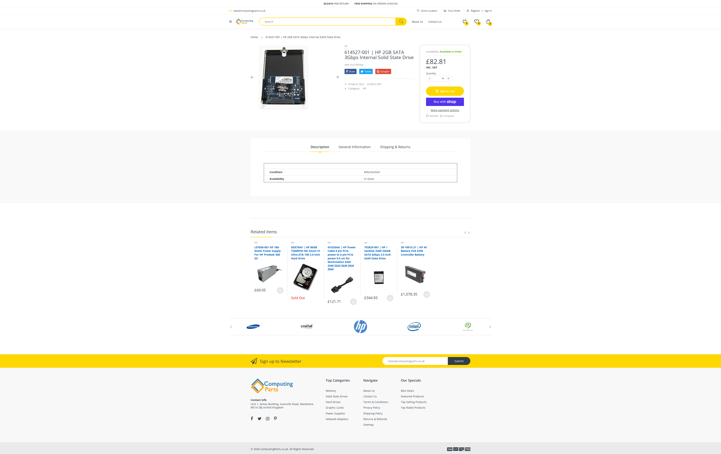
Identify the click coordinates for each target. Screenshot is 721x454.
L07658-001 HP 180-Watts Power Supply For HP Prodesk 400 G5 (267, 252)
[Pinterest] (275, 419)
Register (475, 10)
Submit (459, 361)
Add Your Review (354, 64)
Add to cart (447, 91)
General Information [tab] (355, 147)
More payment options (445, 110)
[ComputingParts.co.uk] (244, 21)
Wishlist (434, 116)
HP (346, 46)
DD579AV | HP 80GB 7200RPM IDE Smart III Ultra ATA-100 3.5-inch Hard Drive (305, 252)
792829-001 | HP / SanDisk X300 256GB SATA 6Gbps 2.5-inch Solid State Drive (377, 252)
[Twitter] (259, 419)
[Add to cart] (280, 290)
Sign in (488, 10)
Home (254, 37)
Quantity (431, 73)
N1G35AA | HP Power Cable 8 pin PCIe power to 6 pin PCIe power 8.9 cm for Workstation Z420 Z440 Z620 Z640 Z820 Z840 (342, 258)
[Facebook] (252, 419)
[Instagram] (267, 419)
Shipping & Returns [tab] (395, 147)
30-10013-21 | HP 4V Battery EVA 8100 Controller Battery (414, 250)
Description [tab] (320, 147)
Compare (448, 116)
